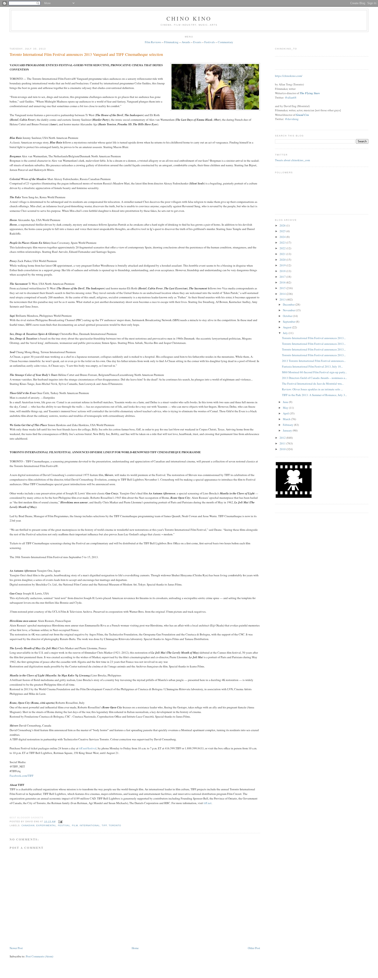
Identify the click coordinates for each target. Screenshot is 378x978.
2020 (283, 260)
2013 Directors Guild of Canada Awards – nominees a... (314, 378)
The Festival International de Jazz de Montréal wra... (313, 384)
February (288, 425)
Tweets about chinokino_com (292, 160)
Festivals (209, 42)
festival (64, 825)
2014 (283, 294)
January (288, 430)
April (286, 413)
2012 (283, 438)
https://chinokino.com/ (288, 76)
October (288, 316)
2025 (283, 231)
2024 (283, 237)
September (289, 322)
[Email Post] (59, 821)
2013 (283, 299)
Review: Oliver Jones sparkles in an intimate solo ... (312, 389)
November (289, 310)
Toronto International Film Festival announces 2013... (314, 338)
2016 (283, 282)
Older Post (254, 948)
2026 (283, 225)
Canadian (28, 825)
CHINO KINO (189, 18)
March (287, 419)
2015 (283, 288)
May (286, 408)
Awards (186, 42)
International (90, 825)
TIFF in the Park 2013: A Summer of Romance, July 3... (314, 395)
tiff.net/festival (87, 748)
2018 (283, 271)
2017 (283, 277)
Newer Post (16, 948)
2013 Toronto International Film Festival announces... (314, 361)
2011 (283, 443)
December (289, 304)
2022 (283, 248)
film (75, 825)
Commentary (225, 42)
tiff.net (208, 803)
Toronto (115, 825)
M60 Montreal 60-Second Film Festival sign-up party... (314, 372)
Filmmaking (171, 42)
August (287, 327)
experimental (46, 825)
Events (197, 42)
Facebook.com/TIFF (21, 776)
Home (135, 948)
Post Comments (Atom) (39, 956)
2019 (283, 265)
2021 (283, 254)
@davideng (292, 119)
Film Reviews (153, 42)
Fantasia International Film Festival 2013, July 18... (312, 366)
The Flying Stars (310, 93)
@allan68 (290, 97)
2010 (283, 449)
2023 (283, 242)
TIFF (104, 825)
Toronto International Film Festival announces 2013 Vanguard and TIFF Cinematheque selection (86, 54)
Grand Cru (302, 115)
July (286, 333)
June (286, 402)
